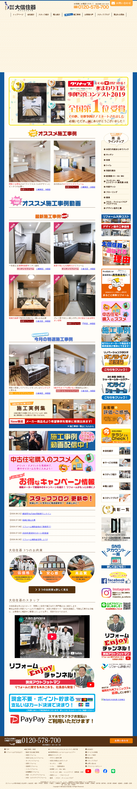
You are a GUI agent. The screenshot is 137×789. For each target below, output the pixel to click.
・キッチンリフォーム (31, 760)
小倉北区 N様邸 (88, 391)
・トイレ (51, 766)
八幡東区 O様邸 (88, 187)
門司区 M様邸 (88, 323)
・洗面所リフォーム (31, 766)
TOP (7, 749)
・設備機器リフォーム (31, 772)
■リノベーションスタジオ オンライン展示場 (63, 749)
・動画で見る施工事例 (31, 752)
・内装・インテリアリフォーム (34, 775)
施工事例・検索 (30, 749)
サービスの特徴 (92, 752)
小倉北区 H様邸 (88, 269)
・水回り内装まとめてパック (58, 760)
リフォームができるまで (14, 752)
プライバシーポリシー (94, 766)
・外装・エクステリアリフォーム (35, 777)
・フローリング (64, 775)
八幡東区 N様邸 (43, 189)
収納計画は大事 (28, 520)
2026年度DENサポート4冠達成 (35, 533)
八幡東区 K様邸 (43, 269)
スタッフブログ (103, 15)
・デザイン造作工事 (55, 758)
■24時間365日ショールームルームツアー (61, 752)
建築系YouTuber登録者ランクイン (36, 514)
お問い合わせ (91, 763)
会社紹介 (30, 15)
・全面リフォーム (30, 755)
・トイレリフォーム (31, 769)
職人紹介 (56, 15)
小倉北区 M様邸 (43, 321)
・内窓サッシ (52, 775)
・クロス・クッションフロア (63, 778)
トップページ (18, 15)
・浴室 (59, 763)
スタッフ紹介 (44, 15)
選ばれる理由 (119, 15)
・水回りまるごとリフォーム (33, 758)
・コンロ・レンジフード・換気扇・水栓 (65, 772)
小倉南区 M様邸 (43, 393)
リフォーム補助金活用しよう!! (35, 539)
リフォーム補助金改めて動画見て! (36, 527)
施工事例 (76, 15)
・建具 (50, 778)
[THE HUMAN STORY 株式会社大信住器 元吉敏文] (116, 699)
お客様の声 (89, 15)
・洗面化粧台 (60, 766)
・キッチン (52, 763)
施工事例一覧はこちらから (81, 426)
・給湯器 (57, 769)
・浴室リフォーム (30, 763)
